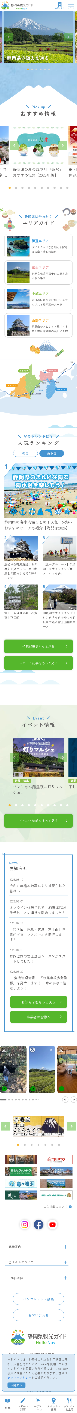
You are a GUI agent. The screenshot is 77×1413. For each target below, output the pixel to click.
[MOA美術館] (56, 1183)
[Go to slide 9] (33, 1099)
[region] (38, 1074)
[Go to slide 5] (19, 1099)
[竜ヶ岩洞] (21, 1183)
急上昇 (51, 453)
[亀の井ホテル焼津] (21, 1159)
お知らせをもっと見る (38, 1002)
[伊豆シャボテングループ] (56, 1195)
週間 (25, 453)
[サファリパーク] (21, 1171)
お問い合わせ (38, 1315)
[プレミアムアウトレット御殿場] (56, 1171)
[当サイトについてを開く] (65, 1262)
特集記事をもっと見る (38, 646)
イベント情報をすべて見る (38, 820)
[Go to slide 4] (16, 1099)
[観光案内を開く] (65, 1247)
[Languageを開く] (65, 1278)
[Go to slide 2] (9, 1099)
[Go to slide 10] (36, 1099)
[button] (28, 69)
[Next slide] (68, 37)
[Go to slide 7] (26, 1099)
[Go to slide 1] (3, 1099)
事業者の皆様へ (38, 1016)
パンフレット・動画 (38, 1299)
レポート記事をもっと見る (38, 663)
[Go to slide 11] (38, 1099)
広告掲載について (55, 1206)
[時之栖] (21, 1195)
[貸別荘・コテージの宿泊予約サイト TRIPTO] (56, 1159)
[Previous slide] (8, 37)
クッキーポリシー (19, 1377)
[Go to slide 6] (23, 1099)
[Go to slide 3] (12, 1099)
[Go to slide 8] (29, 1099)
